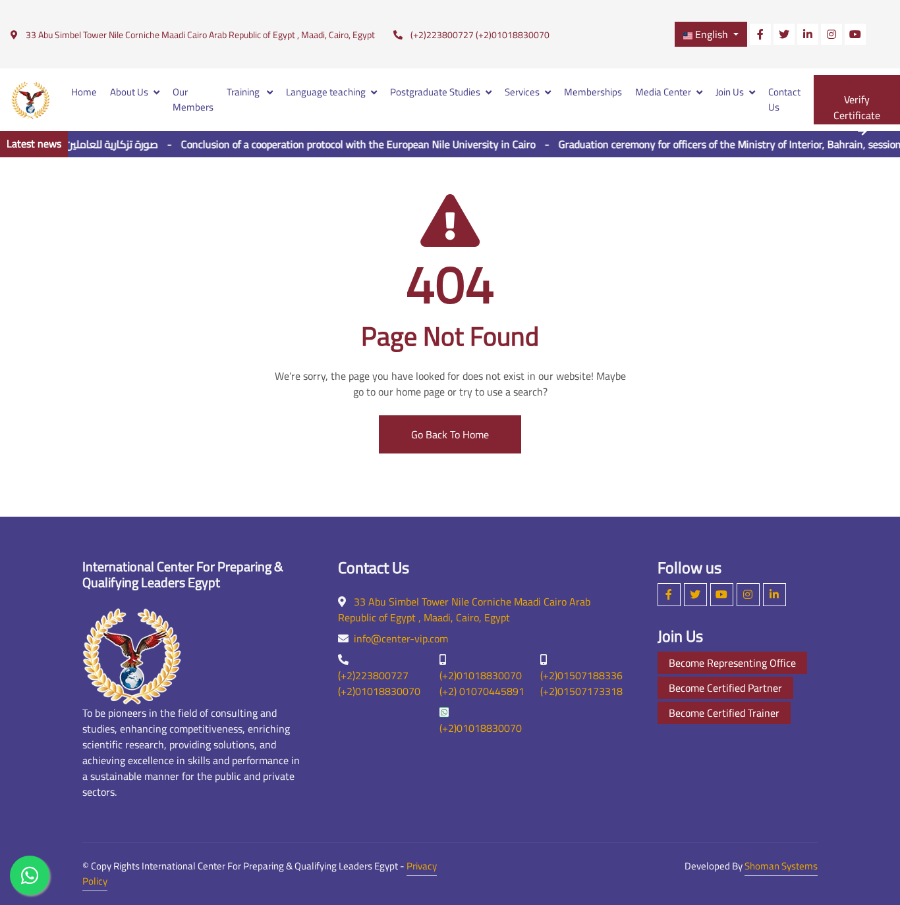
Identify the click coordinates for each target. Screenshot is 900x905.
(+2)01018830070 (480, 728)
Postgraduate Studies (435, 91)
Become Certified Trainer (724, 713)
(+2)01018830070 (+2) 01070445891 (481, 683)
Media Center (663, 91)
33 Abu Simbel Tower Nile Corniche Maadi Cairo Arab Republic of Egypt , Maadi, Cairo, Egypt (200, 34)
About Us (129, 91)
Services (522, 91)
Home (84, 91)
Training (244, 91)
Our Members (193, 99)
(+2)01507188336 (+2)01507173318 (581, 683)
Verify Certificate (856, 107)
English (711, 34)
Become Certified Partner (725, 688)
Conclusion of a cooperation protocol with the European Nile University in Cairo (345, 144)
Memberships (593, 91)
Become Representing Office (732, 663)
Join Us (730, 91)
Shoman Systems (781, 865)
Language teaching (326, 91)
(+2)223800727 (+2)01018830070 (479, 35)
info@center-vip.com (401, 638)
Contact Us (784, 99)
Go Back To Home (450, 434)
